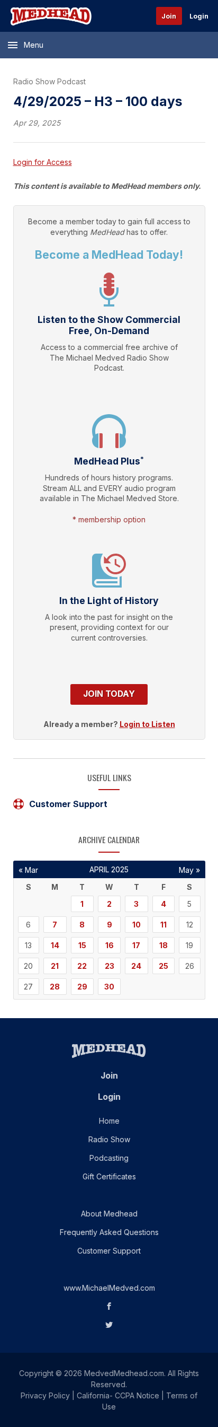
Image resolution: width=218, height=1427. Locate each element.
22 (82, 965)
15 (82, 945)
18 (163, 945)
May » (189, 869)
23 (109, 965)
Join (168, 16)
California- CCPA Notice (118, 1395)
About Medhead (109, 1213)
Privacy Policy (45, 1395)
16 (109, 945)
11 (163, 924)
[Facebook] (109, 1306)
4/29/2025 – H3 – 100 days (98, 101)
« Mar (28, 869)
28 (55, 986)
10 (136, 924)
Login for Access (42, 162)
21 (55, 965)
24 (136, 965)
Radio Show (109, 1139)
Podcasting (109, 1157)
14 (55, 945)
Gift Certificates (109, 1176)
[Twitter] (109, 1325)
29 (82, 986)
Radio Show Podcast (49, 81)
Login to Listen (147, 724)
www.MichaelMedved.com (109, 1287)
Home (109, 1120)
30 (109, 986)
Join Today (109, 694)
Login (198, 16)
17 (136, 945)
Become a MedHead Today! (109, 254)
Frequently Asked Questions (109, 1232)
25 (163, 965)
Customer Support (68, 804)
